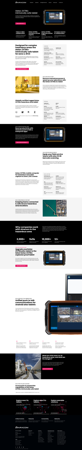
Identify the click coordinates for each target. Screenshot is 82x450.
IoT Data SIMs (50, 440)
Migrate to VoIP (50, 441)
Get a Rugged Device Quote (61, 441)
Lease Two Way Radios (60, 444)
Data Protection (17, 443)
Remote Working (40, 440)
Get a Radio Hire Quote (60, 439)
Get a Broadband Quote (61, 435)
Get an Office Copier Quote (61, 437)
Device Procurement (41, 441)
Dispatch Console (40, 438)
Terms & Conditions (18, 440)
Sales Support (59, 430)
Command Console (41, 439)
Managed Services (51, 430)
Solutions (39, 430)
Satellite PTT (40, 435)
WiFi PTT (39, 436)
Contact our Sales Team (61, 431)
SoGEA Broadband (50, 439)
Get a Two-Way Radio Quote (61, 440)
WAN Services (50, 435)
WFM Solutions (40, 437)
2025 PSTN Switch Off (51, 431)
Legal (16, 439)
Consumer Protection (18, 444)
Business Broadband (51, 436)
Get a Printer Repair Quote (61, 438)
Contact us (30, 435)
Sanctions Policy (17, 441)
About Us (30, 431)
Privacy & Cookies (18, 442)
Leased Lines (49, 437)
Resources (30, 430)
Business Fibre (50, 438)
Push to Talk (40, 431)
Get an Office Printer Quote (61, 436)
